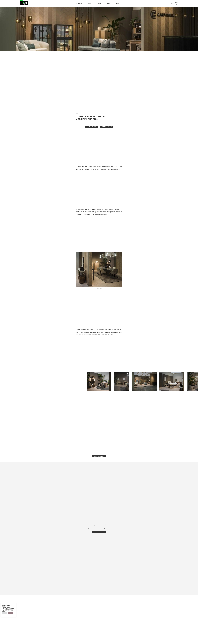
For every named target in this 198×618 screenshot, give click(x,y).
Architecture (79, 3)
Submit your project (107, 126)
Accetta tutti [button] (10, 613)
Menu (172, 3)
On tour (99, 3)
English (176, 4)
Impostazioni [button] (5, 613)
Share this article (91, 126)
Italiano (176, 2)
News (108, 3)
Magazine (118, 3)
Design (89, 3)
